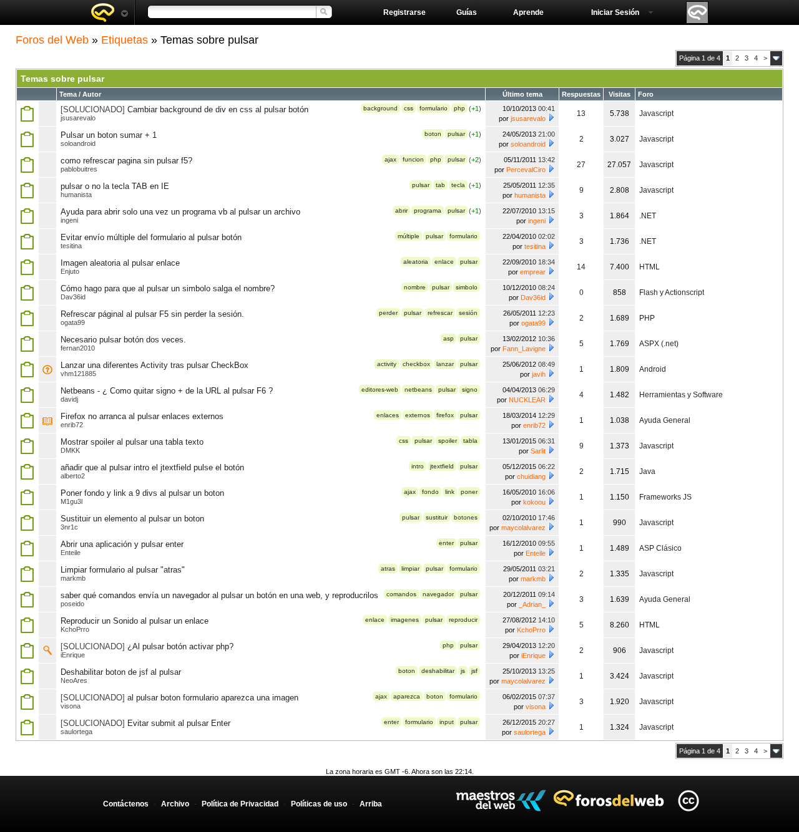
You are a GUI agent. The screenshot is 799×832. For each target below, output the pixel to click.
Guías (466, 12)
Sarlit (538, 451)
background (380, 108)
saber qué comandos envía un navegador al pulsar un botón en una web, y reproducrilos (219, 595)
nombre (415, 287)
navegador (438, 594)
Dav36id (73, 297)
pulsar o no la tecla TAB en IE (115, 186)
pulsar (456, 133)
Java (647, 471)
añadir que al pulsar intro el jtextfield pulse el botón (152, 467)
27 (581, 164)
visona (71, 706)
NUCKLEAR (527, 400)
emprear (533, 272)
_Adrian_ (532, 604)
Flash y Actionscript (671, 292)
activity (386, 363)
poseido (72, 603)
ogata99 (73, 322)
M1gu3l (71, 501)
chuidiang (531, 476)
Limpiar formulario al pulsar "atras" (123, 569)
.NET (647, 215)
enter (446, 542)
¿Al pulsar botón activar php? (180, 646)
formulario (433, 108)
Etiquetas (124, 40)
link (449, 491)
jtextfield (442, 466)
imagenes (405, 619)
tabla (470, 440)
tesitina (71, 245)
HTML (649, 267)
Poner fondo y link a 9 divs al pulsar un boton (142, 493)
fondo (430, 491)
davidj (69, 399)
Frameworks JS (665, 497)
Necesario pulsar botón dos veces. (123, 339)
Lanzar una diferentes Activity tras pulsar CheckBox (154, 365)
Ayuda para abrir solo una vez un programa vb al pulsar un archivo (180, 211)
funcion (413, 159)
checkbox (416, 363)
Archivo (175, 804)
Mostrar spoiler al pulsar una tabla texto (132, 442)
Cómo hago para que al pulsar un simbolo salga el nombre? (168, 288)
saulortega (76, 731)
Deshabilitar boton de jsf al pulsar (121, 672)
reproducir (463, 619)
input (446, 721)
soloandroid (78, 143)
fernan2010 (78, 348)
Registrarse (404, 12)
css (408, 108)
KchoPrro (75, 629)
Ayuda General (664, 420)
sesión (468, 312)
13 (581, 113)
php (459, 108)
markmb (73, 578)
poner (469, 491)
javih (539, 374)
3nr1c (69, 527)
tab (440, 184)
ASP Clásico (660, 548)
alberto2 (73, 476)
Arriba (371, 804)
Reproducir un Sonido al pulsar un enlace (134, 621)
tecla (458, 184)
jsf (474, 670)
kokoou (534, 502)
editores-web (379, 389)
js (463, 670)
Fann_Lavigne (524, 348)
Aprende (528, 12)
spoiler (447, 440)
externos (417, 415)
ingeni (69, 220)
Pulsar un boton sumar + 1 (109, 135)
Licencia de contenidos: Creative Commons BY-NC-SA (688, 800)
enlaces (387, 415)
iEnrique (73, 655)
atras (388, 568)
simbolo (467, 287)
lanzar (445, 363)
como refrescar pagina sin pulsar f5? (126, 160)
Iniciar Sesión (615, 12)
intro (417, 466)
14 (581, 267)
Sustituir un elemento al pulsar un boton (132, 518)
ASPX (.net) (659, 343)
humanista (76, 194)
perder (388, 312)
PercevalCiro (526, 169)
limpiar (410, 568)
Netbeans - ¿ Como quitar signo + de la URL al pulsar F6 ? (167, 390)
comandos (401, 594)
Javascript (656, 113)
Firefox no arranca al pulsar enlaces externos (142, 416)
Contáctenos (126, 804)
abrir (401, 210)
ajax (390, 159)
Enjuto (70, 271)
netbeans (418, 389)
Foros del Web (52, 40)
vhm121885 (78, 373)
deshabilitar (437, 670)
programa (427, 210)
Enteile (71, 552)
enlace (444, 261)
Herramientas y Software (681, 394)
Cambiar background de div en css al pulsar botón (217, 109)
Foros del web (109, 12)
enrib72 (72, 424)
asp (448, 338)
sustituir (437, 517)
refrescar (440, 312)
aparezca (406, 696)
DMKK (70, 450)
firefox (445, 415)
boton (432, 133)
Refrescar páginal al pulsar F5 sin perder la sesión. (152, 314)
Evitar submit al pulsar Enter (178, 723)
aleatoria (415, 261)
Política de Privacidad (240, 804)
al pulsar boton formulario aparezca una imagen (212, 697)
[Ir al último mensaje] (551, 117)
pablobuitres (79, 169)
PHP (647, 318)
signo (470, 389)
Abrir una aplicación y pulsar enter (122, 544)
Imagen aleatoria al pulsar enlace (120, 263)
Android (652, 369)
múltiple (408, 236)
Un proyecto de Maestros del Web (501, 800)
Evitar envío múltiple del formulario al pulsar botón (151, 237)
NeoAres (74, 680)
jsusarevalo (78, 118)
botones (466, 517)
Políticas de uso (319, 804)
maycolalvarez (523, 527)
